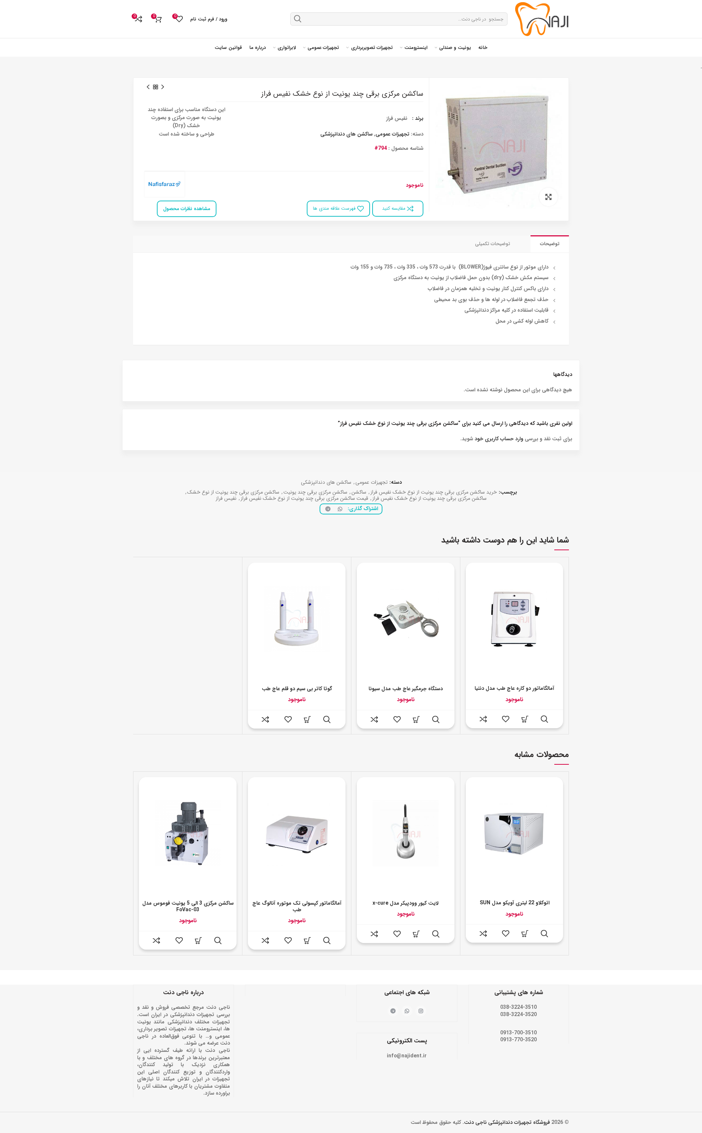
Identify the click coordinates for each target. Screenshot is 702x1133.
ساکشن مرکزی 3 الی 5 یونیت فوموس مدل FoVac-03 (188, 906)
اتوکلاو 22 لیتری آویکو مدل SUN (515, 903)
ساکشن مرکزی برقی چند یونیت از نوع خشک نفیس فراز (429, 498)
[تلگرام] (326, 509)
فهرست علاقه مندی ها (334, 208)
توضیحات (549, 244)
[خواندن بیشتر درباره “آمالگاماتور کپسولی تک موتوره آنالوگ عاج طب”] (307, 940)
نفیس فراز (226, 498)
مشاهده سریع (544, 719)
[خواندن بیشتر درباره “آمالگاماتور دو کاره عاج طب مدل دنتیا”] (525, 719)
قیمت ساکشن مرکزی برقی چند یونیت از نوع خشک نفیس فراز (304, 498)
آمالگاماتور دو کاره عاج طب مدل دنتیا (514, 688)
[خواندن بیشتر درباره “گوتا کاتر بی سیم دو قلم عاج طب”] (307, 719)
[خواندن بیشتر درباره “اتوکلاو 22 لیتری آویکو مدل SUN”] (525, 933)
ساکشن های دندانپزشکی (346, 134)
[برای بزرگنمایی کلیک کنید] (548, 197)
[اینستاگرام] (420, 1010)
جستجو (297, 18)
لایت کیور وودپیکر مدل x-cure (406, 903)
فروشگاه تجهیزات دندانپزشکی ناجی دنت (507, 1122)
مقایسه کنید (394, 208)
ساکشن (358, 492)
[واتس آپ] (338, 509)
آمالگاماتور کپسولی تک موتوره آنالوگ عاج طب (296, 906)
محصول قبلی (162, 87)
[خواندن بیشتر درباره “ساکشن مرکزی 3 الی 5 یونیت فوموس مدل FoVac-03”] (198, 940)
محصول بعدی (148, 87)
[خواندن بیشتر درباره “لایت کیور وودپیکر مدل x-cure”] (416, 934)
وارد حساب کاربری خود (499, 439)
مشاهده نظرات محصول (186, 209)
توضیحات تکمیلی (492, 244)
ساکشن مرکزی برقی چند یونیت (315, 492)
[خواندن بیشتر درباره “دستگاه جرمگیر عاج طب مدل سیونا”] (416, 719)
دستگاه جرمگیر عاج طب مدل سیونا (406, 688)
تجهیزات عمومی (392, 134)
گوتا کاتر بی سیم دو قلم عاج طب (297, 688)
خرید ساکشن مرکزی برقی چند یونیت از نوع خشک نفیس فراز (433, 492)
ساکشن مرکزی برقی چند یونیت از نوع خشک (233, 492)
